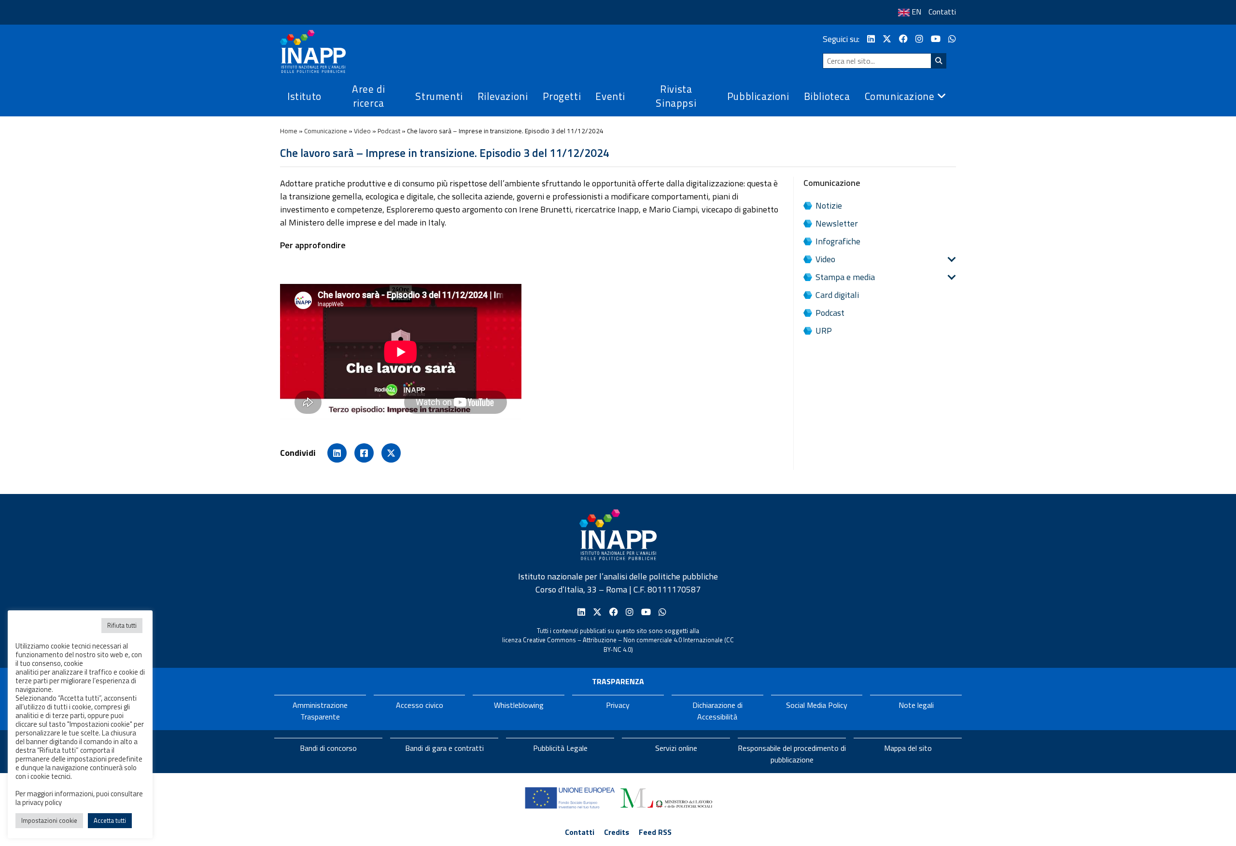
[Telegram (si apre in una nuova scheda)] (952, 38)
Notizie (828, 205)
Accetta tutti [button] (110, 820)
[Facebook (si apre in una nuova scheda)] (903, 38)
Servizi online (676, 748)
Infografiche (837, 241)
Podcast (389, 131)
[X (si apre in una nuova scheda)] (887, 38)
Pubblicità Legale (560, 748)
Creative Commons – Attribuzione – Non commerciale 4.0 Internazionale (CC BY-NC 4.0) (628, 644)
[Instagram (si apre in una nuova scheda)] (919, 38)
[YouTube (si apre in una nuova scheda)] (935, 38)
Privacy (618, 705)
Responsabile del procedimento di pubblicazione (792, 753)
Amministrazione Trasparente (320, 710)
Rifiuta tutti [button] (122, 625)
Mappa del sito (908, 748)
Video (362, 131)
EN (916, 11)
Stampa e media (845, 276)
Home (288, 131)
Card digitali (837, 294)
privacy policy (42, 802)
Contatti (942, 11)
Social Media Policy (816, 705)
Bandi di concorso (328, 748)
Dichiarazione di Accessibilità (717, 710)
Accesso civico (419, 705)
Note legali (916, 705)
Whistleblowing (519, 705)
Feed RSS (655, 832)
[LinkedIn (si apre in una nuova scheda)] (871, 38)
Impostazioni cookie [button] (49, 820)
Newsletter (836, 223)
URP (823, 330)
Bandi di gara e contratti (444, 748)
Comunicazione (325, 131)
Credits (616, 832)
